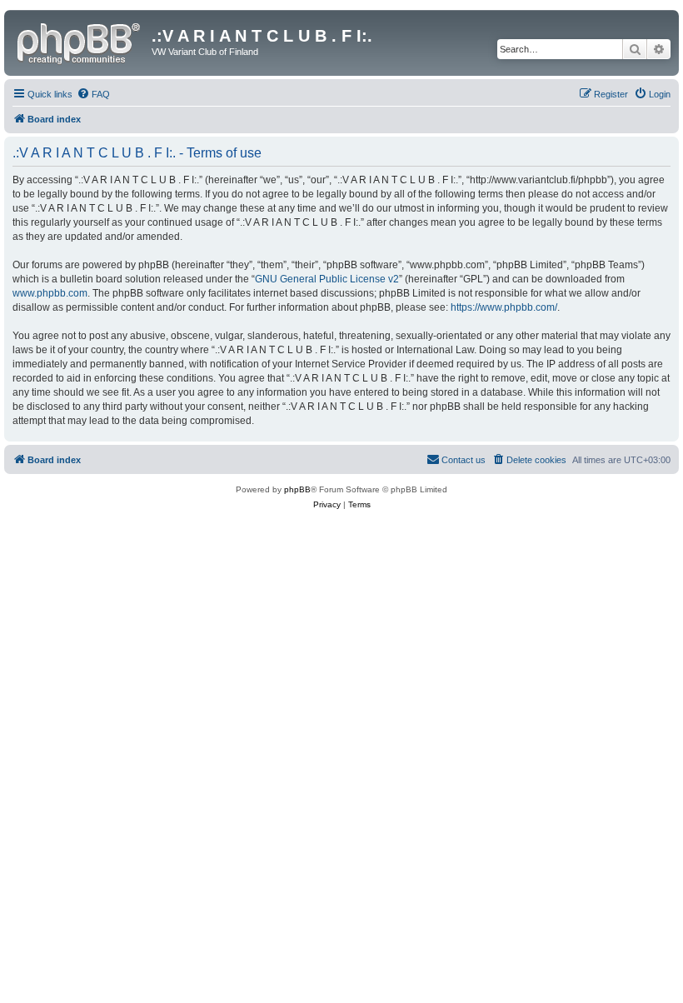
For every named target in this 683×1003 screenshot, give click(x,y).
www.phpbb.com (49, 293)
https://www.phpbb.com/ (504, 307)
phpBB (297, 489)
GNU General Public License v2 (327, 279)
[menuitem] (93, 94)
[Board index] (80, 40)
